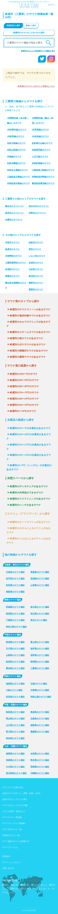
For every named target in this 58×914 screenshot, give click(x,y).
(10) (14, 213)
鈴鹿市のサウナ (12, 249)
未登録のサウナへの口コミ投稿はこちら (36, 86)
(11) (39, 206)
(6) (37, 213)
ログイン (52, 5)
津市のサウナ (35, 249)
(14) (14, 206)
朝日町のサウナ (36, 276)
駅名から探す (31, 25)
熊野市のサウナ (36, 283)
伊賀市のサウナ (12, 242)
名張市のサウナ (36, 262)
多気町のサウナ (12, 269)
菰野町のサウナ (36, 289)
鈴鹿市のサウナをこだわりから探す (29, 33)
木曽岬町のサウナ (13, 256)
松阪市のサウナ (36, 242)
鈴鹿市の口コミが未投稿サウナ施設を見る (38, 51)
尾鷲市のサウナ (12, 276)
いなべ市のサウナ (37, 256)
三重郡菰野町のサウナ (15, 262)
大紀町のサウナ (36, 269)
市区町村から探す (13, 25)
